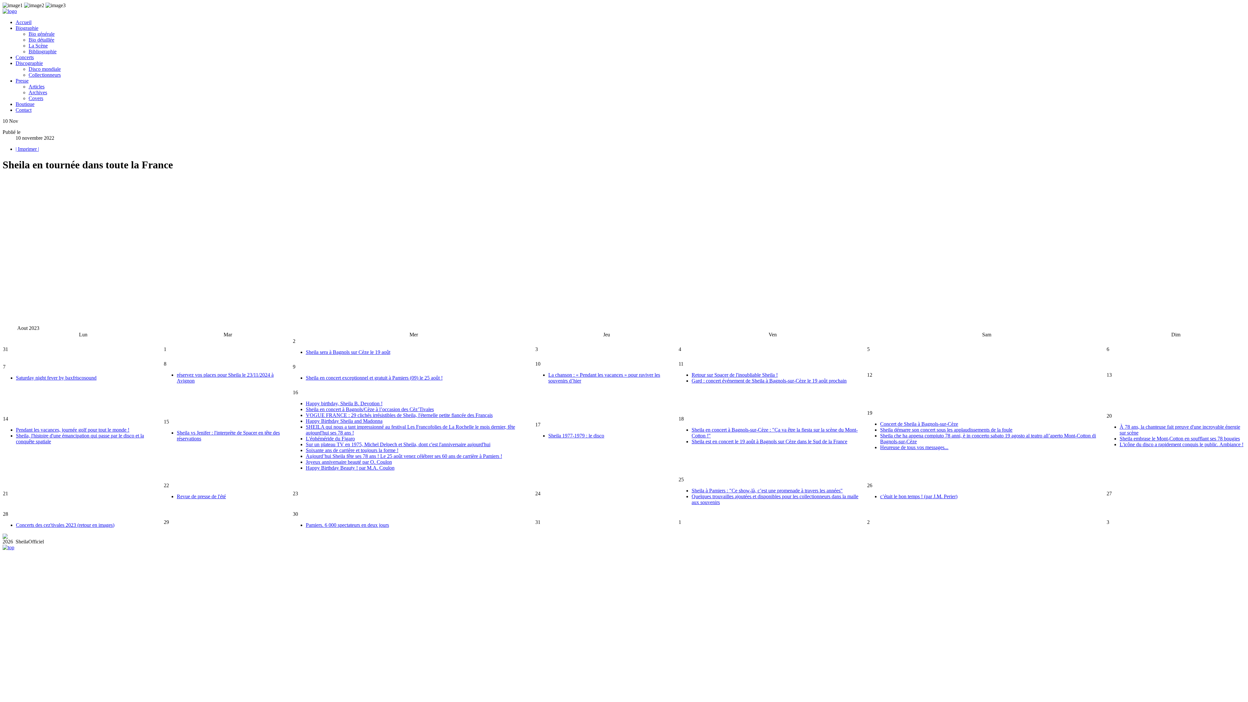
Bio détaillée (41, 40)
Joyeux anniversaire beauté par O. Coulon (349, 462)
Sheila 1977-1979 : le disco (576, 435)
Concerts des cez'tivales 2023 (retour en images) (65, 525)
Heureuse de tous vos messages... (914, 447)
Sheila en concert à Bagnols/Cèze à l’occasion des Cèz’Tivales (370, 409)
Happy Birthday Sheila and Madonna (344, 421)
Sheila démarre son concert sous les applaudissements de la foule (946, 430)
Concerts (25, 57)
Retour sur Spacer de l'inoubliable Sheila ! (735, 375)
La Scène (38, 45)
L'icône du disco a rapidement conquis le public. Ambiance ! (1181, 444)
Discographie (29, 63)
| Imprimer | (27, 149)
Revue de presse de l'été (201, 496)
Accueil (24, 22)
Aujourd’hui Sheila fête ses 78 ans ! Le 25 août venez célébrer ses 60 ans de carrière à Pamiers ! (404, 456)
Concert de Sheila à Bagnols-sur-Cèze (919, 424)
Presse (22, 81)
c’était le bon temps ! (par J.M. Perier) (918, 496)
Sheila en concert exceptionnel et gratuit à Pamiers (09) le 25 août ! (374, 378)
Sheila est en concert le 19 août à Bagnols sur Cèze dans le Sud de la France (769, 441)
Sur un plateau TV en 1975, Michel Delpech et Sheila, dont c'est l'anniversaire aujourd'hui (398, 444)
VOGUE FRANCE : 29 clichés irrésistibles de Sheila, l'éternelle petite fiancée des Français (399, 415)
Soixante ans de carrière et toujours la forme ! (352, 450)
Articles (37, 86)
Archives (38, 92)
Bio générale (42, 34)
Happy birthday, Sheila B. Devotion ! (344, 403)
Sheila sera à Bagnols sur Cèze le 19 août (348, 352)
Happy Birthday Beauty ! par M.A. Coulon (350, 468)
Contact (24, 110)
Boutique (25, 104)
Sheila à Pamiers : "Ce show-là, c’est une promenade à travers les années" (767, 490)
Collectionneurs (45, 75)
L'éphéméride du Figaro (330, 438)
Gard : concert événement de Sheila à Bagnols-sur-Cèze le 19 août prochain (769, 381)
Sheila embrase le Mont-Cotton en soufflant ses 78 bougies (1180, 438)
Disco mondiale (45, 69)
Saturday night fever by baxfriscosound (56, 378)
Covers (36, 98)
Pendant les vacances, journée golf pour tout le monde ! (72, 430)
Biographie (27, 28)
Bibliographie (43, 51)
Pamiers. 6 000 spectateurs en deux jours (347, 525)
